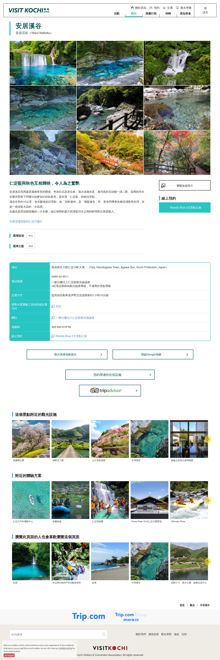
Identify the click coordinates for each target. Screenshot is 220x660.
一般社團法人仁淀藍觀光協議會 (75, 318)
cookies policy (65, 648)
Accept (10, 655)
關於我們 (141, 634)
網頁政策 (153, 634)
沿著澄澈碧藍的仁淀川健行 (25, 221)
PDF (59, 306)
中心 (31, 235)
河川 (31, 246)
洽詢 (184, 634)
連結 (176, 634)
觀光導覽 (166, 634)
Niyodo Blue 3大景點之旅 (71, 336)
